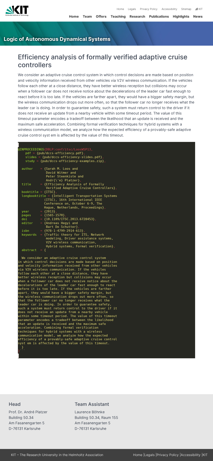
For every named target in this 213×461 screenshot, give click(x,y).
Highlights (181, 16)
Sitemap (186, 9)
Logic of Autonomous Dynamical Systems (57, 39)
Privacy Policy (148, 9)
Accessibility (169, 9)
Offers (101, 16)
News (198, 16)
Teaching (118, 16)
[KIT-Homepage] (17, 17)
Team (87, 16)
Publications (159, 16)
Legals (132, 9)
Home (120, 9)
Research (137, 16)
